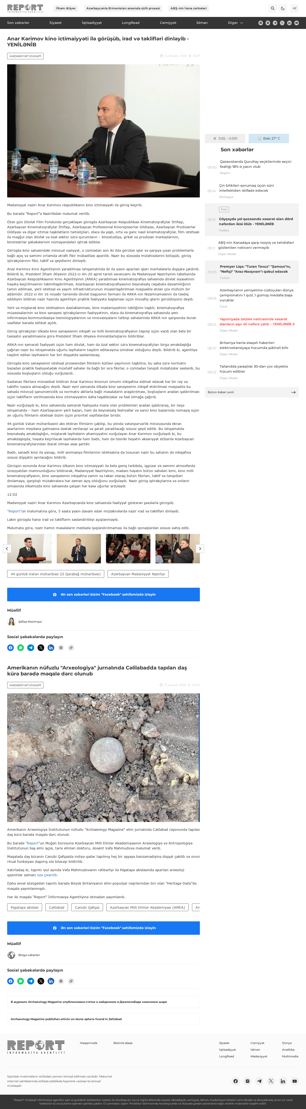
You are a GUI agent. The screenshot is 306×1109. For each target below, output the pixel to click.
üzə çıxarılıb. (47, 875)
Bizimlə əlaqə (123, 1043)
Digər (233, 23)
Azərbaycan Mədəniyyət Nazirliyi (138, 574)
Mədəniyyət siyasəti (25, 56)
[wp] (20, 647)
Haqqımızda (88, 1043)
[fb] (260, 23)
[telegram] (275, 23)
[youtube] (296, 23)
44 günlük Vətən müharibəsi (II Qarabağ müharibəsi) (56, 574)
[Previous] (7, 548)
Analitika (288, 1049)
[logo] (25, 8)
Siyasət (224, 1043)
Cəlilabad (56, 907)
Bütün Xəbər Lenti (221, 392)
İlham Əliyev (66, 8)
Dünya (287, 1043)
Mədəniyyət (259, 1056)
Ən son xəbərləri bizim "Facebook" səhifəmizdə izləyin (108, 594)
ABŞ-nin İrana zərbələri (189, 8)
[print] (61, 647)
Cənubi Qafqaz (87, 907)
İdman (255, 1049)
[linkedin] (289, 23)
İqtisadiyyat (227, 1049)
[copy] (71, 647)
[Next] (200, 548)
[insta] (268, 23)
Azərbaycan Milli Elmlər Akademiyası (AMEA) (147, 907)
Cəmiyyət (257, 1043)
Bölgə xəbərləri (29, 955)
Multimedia (290, 1056)
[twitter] (282, 23)
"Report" (14, 511)
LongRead (226, 1056)
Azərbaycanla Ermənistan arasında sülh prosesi (123, 8)
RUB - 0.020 (228, 138)
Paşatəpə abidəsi (24, 907)
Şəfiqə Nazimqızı (30, 621)
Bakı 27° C (271, 138)
